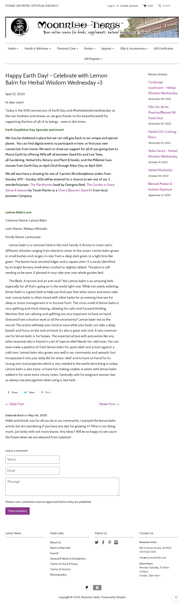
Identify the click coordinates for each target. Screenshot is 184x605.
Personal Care (66, 48)
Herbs (12, 48)
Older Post (16, 404)
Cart (150, 5)
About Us (55, 542)
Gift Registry (92, 59)
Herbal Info (33, 160)
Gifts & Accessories (133, 48)
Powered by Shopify (113, 597)
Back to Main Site (60, 547)
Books (88, 48)
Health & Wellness (37, 48)
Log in (111, 5)
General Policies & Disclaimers (68, 558)
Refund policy (58, 574)
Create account (129, 5)
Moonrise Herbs (90, 597)
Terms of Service (60, 569)
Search (54, 553)
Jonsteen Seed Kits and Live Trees (79, 154)
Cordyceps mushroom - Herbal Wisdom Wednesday (163, 87)
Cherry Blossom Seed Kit (75, 190)
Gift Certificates (163, 48)
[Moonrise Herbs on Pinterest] (110, 543)
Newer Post (107, 404)
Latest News (13, 533)
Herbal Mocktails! (160, 170)
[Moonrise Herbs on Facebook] (103, 543)
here (80, 143)
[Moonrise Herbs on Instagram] (116, 543)
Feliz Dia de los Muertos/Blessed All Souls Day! (162, 112)
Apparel (106, 48)
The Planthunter (41, 185)
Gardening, (17, 160)
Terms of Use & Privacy (64, 564)
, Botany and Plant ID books (60, 160)
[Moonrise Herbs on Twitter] (97, 543)
